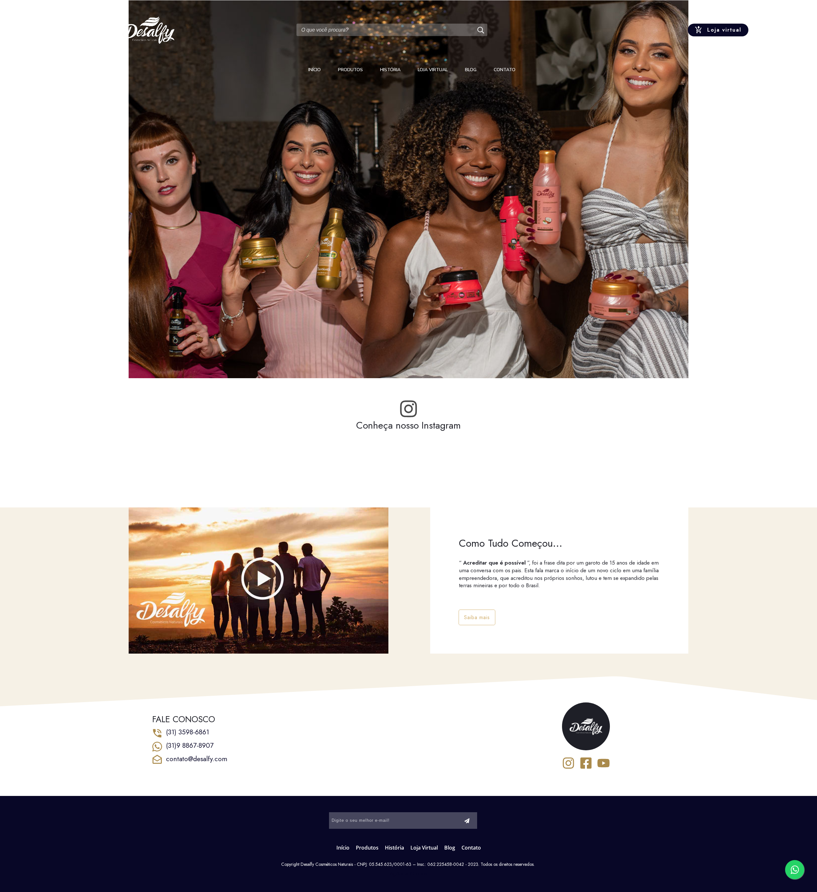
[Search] (481, 30)
